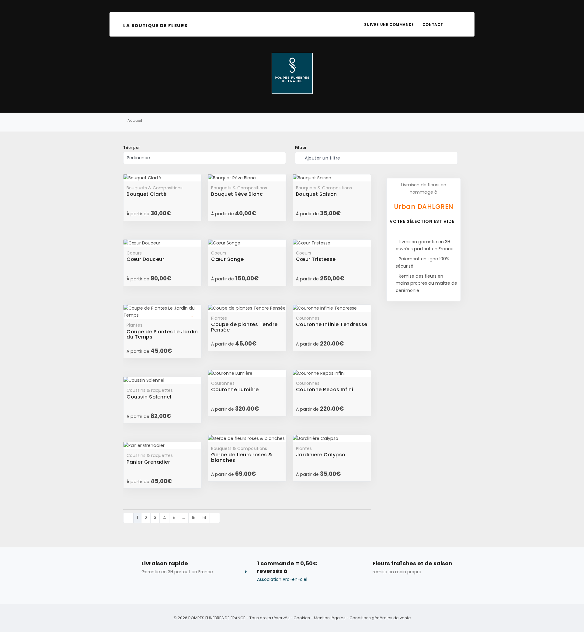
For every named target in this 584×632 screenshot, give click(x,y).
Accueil (134, 120)
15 (194, 517)
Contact (432, 24)
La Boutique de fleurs (155, 26)
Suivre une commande (389, 24)
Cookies (302, 618)
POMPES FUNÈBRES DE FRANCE (216, 618)
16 (204, 517)
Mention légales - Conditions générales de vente (362, 618)
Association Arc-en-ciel (282, 579)
